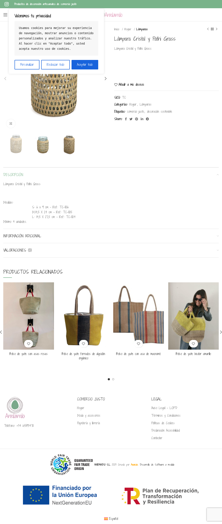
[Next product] (216, 29)
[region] (56, 41)
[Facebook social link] (126, 119)
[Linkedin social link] (142, 119)
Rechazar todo (55, 64)
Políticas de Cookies (163, 423)
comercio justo (135, 111)
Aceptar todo (85, 64)
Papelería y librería (88, 423)
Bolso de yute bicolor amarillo (193, 354)
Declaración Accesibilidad (165, 430)
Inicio (117, 29)
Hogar (128, 29)
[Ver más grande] (11, 123)
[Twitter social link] (131, 119)
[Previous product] (208, 29)
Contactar (156, 438)
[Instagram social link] (6, 4)
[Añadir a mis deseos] (28, 343)
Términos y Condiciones (166, 415)
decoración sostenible (159, 111)
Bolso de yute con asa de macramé (138, 354)
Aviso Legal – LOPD (164, 408)
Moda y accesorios (88, 415)
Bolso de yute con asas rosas (29, 354)
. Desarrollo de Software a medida (152, 464)
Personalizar (27, 64)
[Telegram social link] (147, 119)
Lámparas (142, 29)
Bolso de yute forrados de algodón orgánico (83, 356)
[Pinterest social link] (136, 119)
